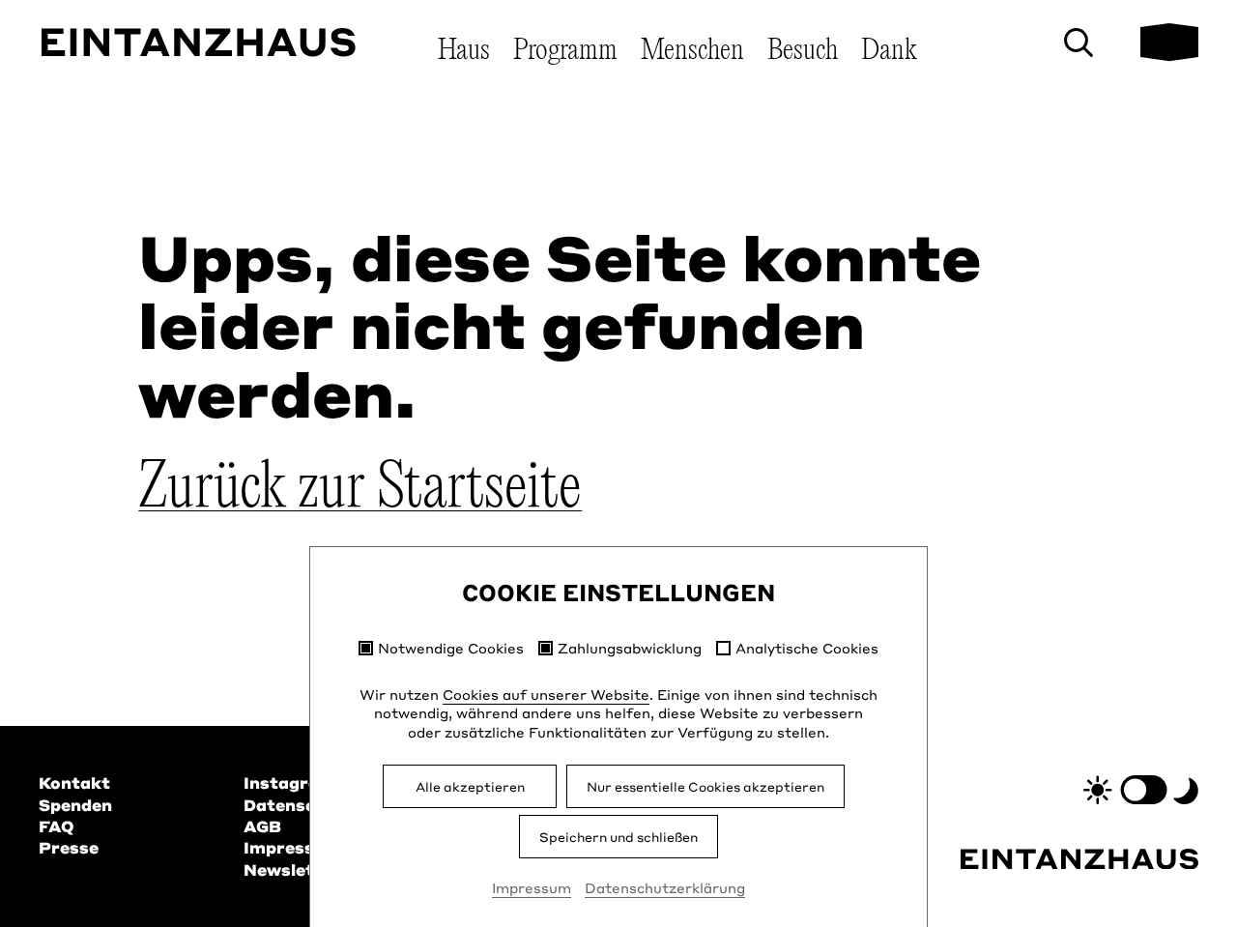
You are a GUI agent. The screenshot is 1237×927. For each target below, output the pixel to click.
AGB (262, 826)
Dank (889, 51)
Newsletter (292, 869)
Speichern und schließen (618, 836)
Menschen (692, 51)
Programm (565, 51)
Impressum (531, 887)
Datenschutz (299, 805)
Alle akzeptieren (470, 786)
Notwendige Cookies (451, 648)
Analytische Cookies (806, 648)
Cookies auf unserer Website (546, 694)
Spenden (75, 805)
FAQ (56, 826)
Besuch (802, 51)
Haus (464, 51)
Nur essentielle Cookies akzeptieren (705, 786)
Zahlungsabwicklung (630, 648)
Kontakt (74, 782)
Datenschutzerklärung (665, 887)
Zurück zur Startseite (360, 489)
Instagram (289, 782)
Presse (69, 847)
